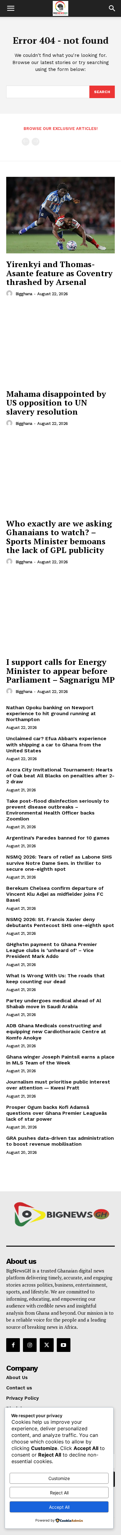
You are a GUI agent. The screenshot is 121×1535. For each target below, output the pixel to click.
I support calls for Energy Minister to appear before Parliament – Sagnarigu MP (60, 670)
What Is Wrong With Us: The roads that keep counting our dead (55, 978)
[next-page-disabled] (35, 142)
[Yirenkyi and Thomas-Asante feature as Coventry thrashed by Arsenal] (60, 215)
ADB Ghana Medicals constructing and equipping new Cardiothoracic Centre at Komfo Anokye (56, 1031)
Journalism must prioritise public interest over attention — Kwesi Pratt (58, 1085)
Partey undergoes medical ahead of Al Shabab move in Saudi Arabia (53, 1003)
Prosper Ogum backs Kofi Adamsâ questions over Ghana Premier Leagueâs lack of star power (56, 1113)
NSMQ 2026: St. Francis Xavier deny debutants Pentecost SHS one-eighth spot (60, 922)
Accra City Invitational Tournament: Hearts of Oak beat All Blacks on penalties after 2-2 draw (60, 776)
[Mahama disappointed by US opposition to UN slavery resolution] (60, 345)
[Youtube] (63, 1345)
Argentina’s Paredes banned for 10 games (58, 838)
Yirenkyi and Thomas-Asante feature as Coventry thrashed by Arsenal (59, 273)
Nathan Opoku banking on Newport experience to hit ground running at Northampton (51, 713)
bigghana (24, 294)
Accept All (59, 1507)
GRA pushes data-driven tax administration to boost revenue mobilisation (60, 1141)
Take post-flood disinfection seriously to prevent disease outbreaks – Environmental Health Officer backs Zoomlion (57, 810)
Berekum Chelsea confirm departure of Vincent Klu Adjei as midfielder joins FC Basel (55, 894)
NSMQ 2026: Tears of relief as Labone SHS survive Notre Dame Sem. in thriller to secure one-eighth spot (59, 863)
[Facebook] (13, 1345)
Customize (59, 1478)
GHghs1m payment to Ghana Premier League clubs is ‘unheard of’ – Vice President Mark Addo (51, 950)
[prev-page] (25, 142)
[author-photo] (10, 293)
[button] (10, 8)
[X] (46, 1345)
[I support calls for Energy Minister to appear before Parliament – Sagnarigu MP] (60, 613)
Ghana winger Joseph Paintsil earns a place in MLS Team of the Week (60, 1060)
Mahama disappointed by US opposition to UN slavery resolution (56, 402)
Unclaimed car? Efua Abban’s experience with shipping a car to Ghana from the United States (56, 744)
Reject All (59, 1492)
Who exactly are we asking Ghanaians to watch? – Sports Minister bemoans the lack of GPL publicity (59, 537)
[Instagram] (30, 1345)
